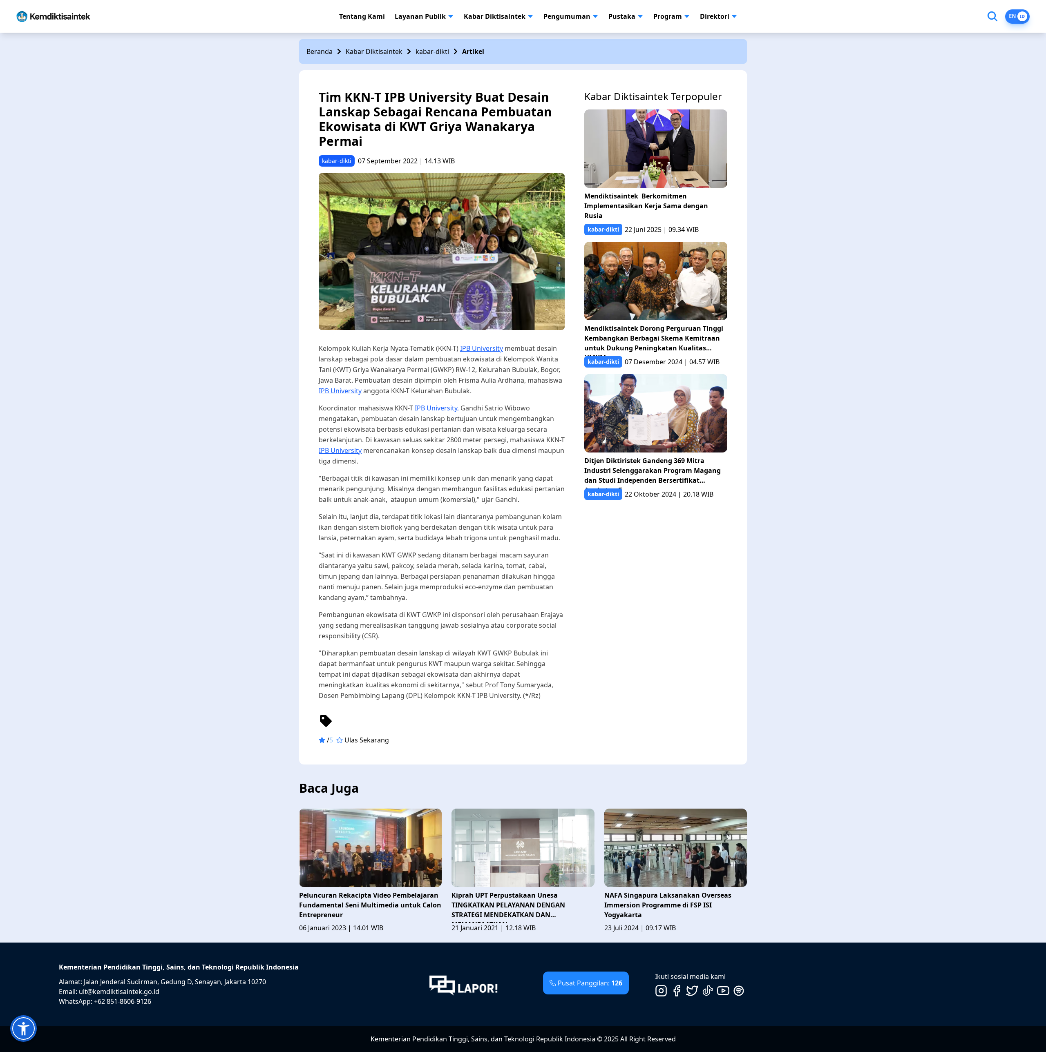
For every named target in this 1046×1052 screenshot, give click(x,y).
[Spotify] (739, 991)
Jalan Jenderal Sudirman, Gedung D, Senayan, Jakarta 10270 (175, 981)
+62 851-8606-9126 (122, 1001)
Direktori (714, 16)
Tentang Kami (362, 16)
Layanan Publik (420, 16)
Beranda (319, 51)
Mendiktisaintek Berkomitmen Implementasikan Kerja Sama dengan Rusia (646, 206)
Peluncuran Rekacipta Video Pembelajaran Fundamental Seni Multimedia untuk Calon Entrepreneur (370, 905)
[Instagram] (661, 991)
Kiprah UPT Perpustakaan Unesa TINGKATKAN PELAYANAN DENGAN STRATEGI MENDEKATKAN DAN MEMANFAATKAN (508, 907)
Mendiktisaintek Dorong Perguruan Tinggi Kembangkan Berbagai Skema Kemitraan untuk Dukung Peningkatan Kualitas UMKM (653, 340)
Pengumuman (566, 16)
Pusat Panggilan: (590, 982)
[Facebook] (677, 991)
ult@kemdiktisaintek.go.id (119, 991)
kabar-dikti (432, 51)
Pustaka (621, 16)
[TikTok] (708, 991)
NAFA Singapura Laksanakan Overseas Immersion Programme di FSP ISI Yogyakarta (667, 905)
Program (667, 16)
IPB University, (437, 407)
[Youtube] (723, 991)
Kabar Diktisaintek (494, 16)
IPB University (481, 348)
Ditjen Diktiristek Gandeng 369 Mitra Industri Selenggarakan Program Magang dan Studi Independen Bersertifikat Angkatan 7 (652, 472)
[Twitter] (692, 991)
